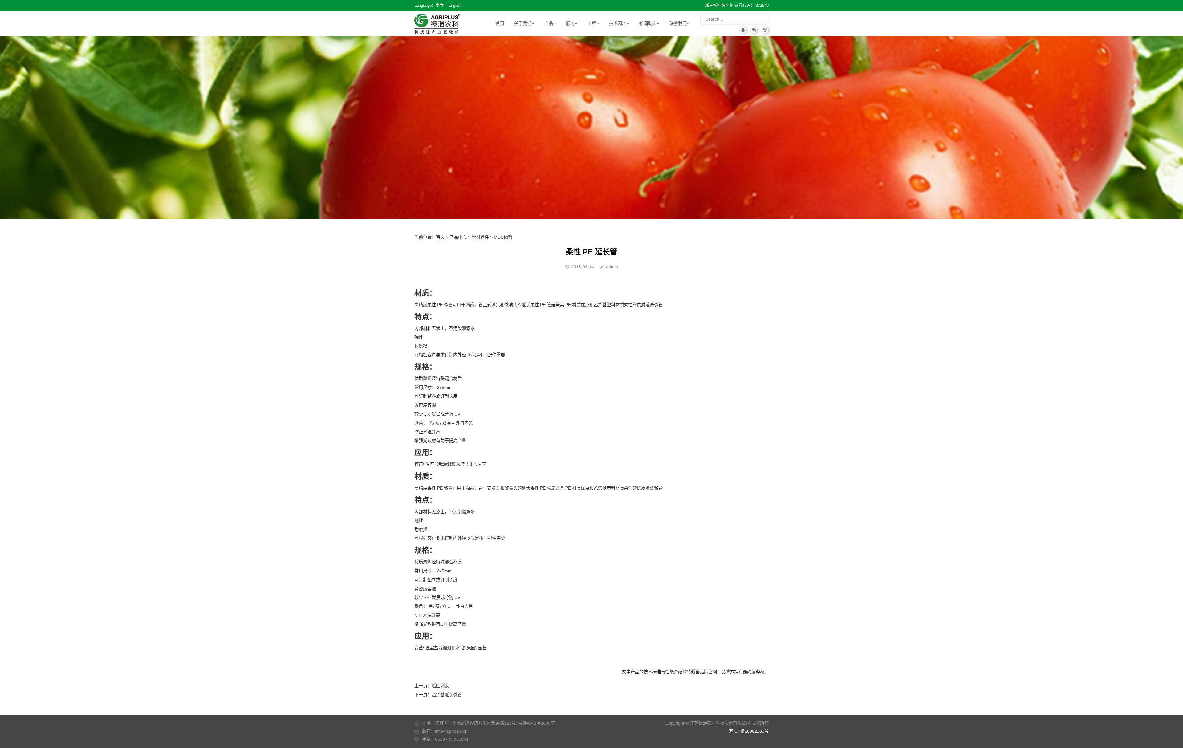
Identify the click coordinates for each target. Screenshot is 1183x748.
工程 (591, 23)
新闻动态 (648, 23)
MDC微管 (503, 237)
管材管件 (480, 237)
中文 (440, 5)
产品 (548, 23)
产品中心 (458, 237)
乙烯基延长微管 (447, 694)
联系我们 (678, 23)
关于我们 (522, 23)
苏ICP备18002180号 (749, 731)
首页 (500, 23)
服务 (570, 23)
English (454, 5)
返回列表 (440, 685)
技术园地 (617, 23)
